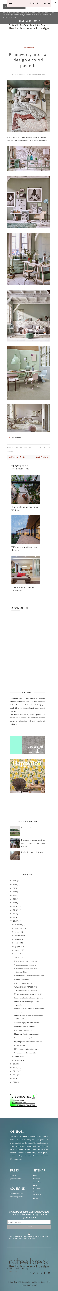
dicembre (18, 925)
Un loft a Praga (19, 1045)
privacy (36, 1198)
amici (35, 1191)
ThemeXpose (12, 1271)
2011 (15, 1075)
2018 (15, 910)
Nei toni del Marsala (21, 979)
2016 (15, 917)
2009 (15, 1082)
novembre (18, 928)
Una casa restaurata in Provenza (25, 961)
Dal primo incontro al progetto (25, 1026)
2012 (15, 1071)
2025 (15, 885)
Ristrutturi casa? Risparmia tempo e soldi (29, 976)
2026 (15, 881)
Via (9, 437)
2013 (15, 1068)
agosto (17, 939)
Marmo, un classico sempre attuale (26, 1034)
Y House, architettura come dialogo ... (24, 549)
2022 (15, 895)
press (35, 1185)
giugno (17, 947)
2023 (15, 892)
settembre (18, 936)
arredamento (28, 48)
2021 (15, 899)
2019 (15, 906)
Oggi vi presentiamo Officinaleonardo (28, 1042)
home (35, 1175)
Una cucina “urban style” (23, 1030)
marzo (17, 957)
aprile (17, 954)
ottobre (17, 932)
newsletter (37, 1182)
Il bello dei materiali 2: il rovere (32, 852)
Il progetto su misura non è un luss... (24, 508)
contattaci (37, 1188)
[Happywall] (27, 792)
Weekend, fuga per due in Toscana (26, 1023)
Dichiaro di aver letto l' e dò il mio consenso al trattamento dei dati (28, 1237)
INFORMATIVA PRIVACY (34, 1236)
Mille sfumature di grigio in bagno (27, 1049)
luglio (17, 943)
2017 (15, 914)
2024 (15, 888)
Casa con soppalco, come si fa (25, 965)
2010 (15, 1078)
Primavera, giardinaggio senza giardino (28, 998)
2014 (15, 1064)
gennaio (18, 1060)
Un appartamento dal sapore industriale (28, 994)
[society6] (27, 754)
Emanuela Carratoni (23, 74)
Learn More (25, 21)
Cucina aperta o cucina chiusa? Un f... (22, 589)
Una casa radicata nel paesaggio (32, 828)
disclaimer (37, 1195)
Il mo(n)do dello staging (23, 983)
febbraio (18, 1057)
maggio (18, 950)
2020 (15, 903)
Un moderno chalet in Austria (25, 1053)
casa (30, 448)
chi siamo (36, 1179)
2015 (15, 921)
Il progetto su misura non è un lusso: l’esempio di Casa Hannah (33, 843)
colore (10, 451)
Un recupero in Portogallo (23, 1038)
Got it (37, 21)
